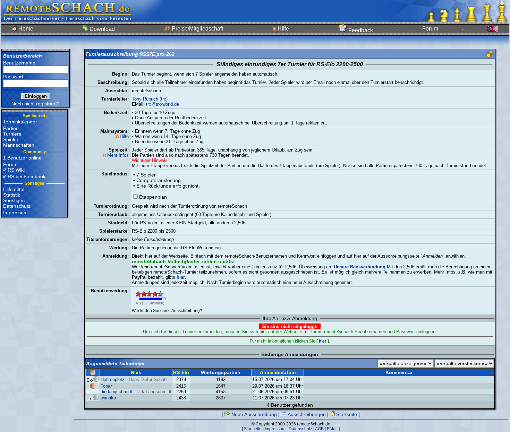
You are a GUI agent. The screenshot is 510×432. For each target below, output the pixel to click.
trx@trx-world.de (162, 104)
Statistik (11, 195)
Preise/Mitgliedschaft (196, 29)
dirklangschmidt (116, 391)
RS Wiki (16, 170)
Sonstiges (14, 200)
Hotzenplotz (113, 379)
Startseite (346, 414)
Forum (430, 29)
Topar (106, 386)
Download (101, 29)
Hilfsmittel (13, 189)
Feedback (360, 30)
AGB (319, 428)
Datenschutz (17, 206)
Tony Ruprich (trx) (150, 99)
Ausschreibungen (306, 414)
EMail (332, 428)
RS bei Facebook (26, 176)
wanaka (108, 397)
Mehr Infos (118, 155)
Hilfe (282, 29)
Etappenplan (153, 197)
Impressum (15, 212)
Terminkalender (20, 121)
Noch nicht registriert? (35, 103)
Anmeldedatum (278, 372)
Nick (136, 372)
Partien (11, 128)
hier (322, 341)
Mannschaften (18, 145)
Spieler (10, 139)
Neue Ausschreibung (253, 414)
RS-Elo (181, 372)
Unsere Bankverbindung (359, 266)
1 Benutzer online (22, 158)
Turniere (12, 134)
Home (25, 29)
